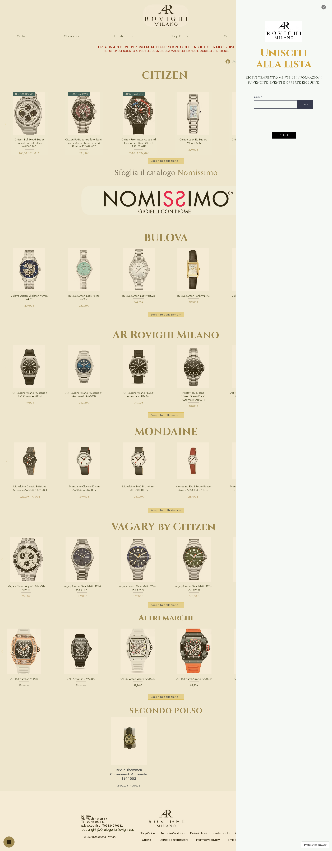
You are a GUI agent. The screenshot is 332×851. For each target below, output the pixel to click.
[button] (323, 7)
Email (257, 96)
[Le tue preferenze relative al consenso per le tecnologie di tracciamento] (315, 845)
